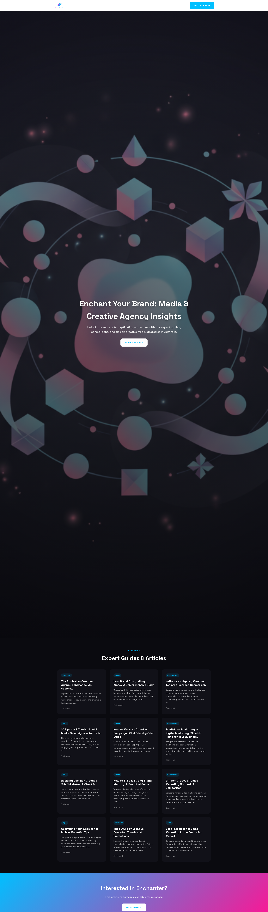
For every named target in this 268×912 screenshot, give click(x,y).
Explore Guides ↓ (134, 342)
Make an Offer (134, 907)
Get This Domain (202, 5)
